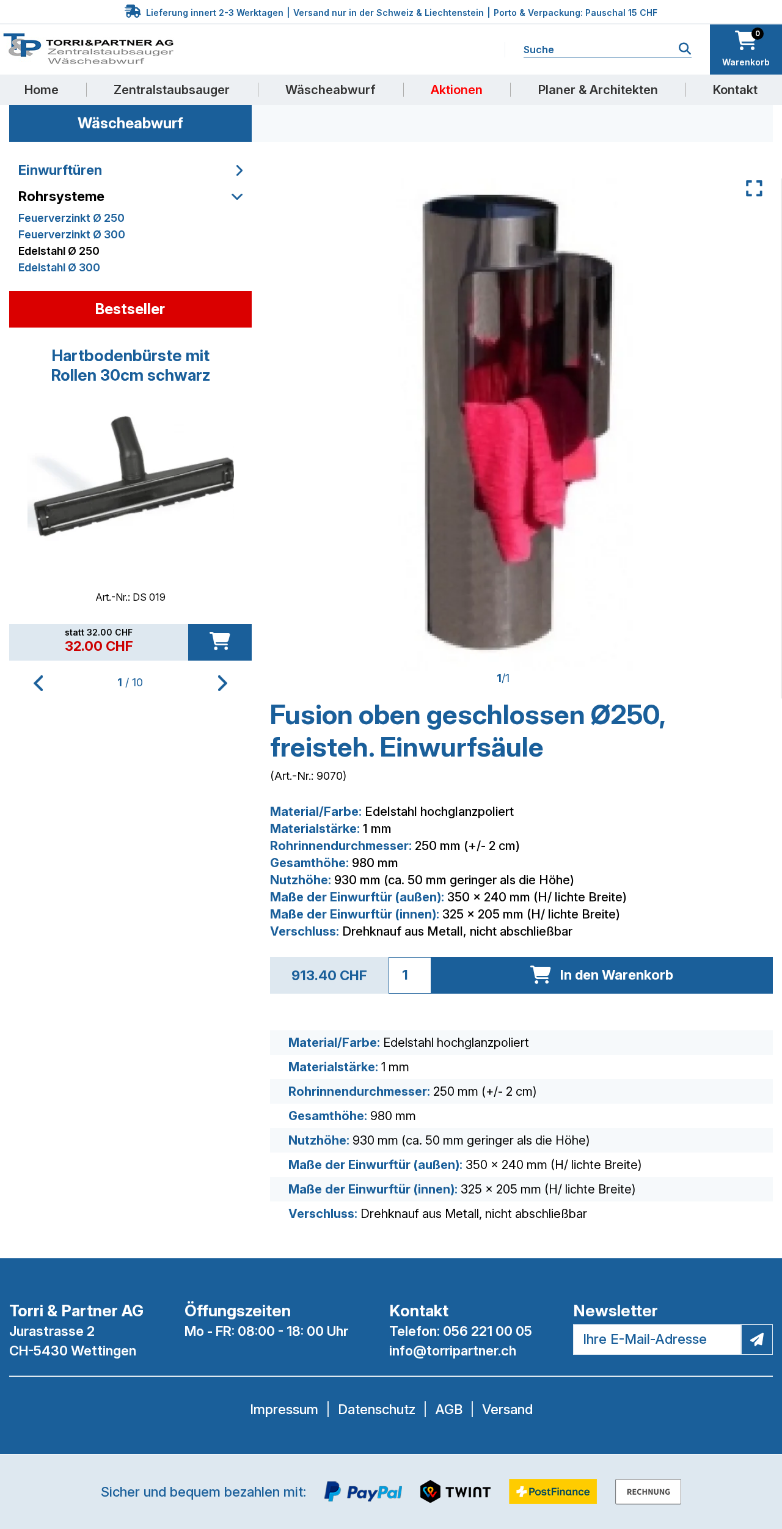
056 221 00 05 (487, 1331)
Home (41, 89)
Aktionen (457, 89)
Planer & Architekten (598, 89)
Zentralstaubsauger (172, 89)
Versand (507, 1409)
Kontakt (735, 89)
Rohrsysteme (61, 196)
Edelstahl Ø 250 (59, 250)
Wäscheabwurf (330, 89)
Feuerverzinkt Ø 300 (71, 234)
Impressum (284, 1409)
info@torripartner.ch (452, 1350)
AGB (448, 1409)
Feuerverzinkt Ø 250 (71, 217)
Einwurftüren (60, 170)
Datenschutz (376, 1409)
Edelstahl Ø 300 (59, 267)
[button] (222, 683)
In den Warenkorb (616, 975)
